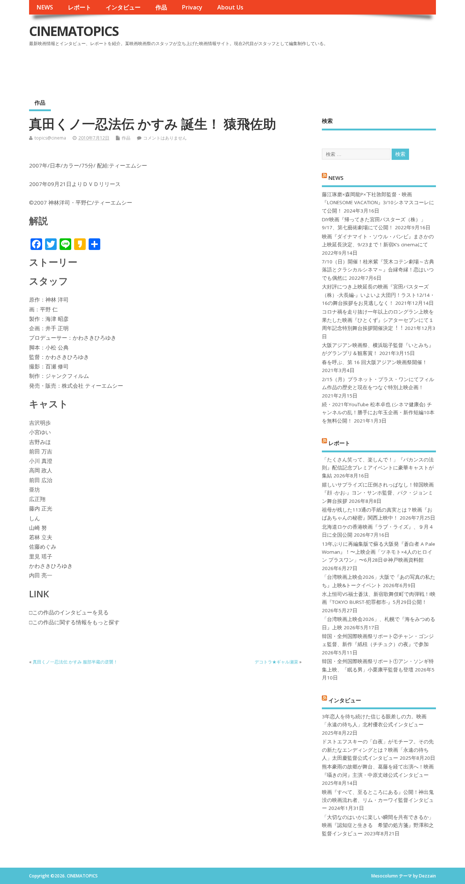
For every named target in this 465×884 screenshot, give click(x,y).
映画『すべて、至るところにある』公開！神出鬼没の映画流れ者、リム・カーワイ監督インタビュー (378, 800)
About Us (230, 7)
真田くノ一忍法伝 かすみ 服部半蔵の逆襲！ (75, 662)
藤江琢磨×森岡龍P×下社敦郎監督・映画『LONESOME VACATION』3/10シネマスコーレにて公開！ (378, 202)
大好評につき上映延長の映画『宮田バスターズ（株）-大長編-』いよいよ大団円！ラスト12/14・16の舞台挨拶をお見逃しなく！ (378, 294)
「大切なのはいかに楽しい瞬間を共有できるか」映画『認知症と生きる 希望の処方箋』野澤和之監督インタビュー (378, 825)
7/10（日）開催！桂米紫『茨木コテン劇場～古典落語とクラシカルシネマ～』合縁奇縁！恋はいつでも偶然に (378, 269)
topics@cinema (50, 138)
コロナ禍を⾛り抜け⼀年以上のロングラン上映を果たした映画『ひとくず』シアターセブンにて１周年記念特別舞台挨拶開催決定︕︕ (378, 319)
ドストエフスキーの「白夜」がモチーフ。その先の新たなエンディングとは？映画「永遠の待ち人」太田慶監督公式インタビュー (378, 749)
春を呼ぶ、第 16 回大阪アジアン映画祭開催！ (374, 362)
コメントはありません (165, 138)
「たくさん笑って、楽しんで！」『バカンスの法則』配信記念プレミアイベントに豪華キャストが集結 (378, 467)
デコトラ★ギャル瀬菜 (276, 662)
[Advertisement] (297, 68)
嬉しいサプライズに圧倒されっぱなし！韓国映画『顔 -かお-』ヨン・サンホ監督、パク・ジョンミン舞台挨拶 (378, 492)
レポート (79, 7)
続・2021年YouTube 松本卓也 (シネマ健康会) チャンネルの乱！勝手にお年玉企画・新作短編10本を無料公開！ (378, 412)
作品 (161, 7)
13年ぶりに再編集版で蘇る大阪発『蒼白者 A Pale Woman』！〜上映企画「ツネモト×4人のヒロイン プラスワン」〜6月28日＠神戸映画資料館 (378, 552)
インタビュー (123, 7)
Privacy (192, 7)
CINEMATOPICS (73, 31)
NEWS (44, 7)
